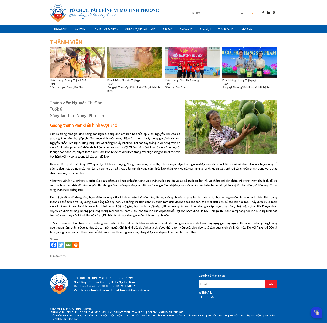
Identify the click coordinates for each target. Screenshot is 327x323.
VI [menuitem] (253, 12)
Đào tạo (246, 29)
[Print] (75, 245)
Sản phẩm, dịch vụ (106, 29)
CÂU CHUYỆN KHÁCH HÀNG (140, 29)
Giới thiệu (81, 29)
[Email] (68, 245)
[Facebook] (53, 245)
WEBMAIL (205, 292)
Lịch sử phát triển (119, 312)
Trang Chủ (60, 29)
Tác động (186, 29)
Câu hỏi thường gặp (171, 312)
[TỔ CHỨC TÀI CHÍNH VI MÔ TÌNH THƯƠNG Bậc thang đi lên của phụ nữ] (58, 13)
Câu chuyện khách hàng (191, 315)
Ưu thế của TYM (135, 315)
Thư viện (205, 29)
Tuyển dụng (225, 29)
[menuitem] (253, 12)
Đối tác (152, 312)
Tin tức (167, 29)
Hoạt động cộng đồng (110, 315)
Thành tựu (138, 312)
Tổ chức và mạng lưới (93, 312)
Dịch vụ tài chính (84, 315)
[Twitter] (61, 245)
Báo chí (223, 315)
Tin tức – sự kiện (239, 315)
